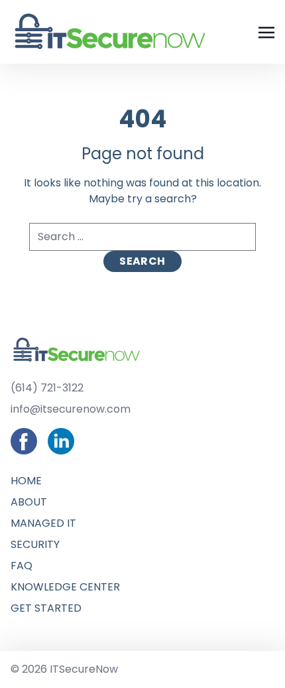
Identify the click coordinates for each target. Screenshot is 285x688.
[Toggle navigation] (266, 31)
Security (184, 182)
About (178, 108)
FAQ (171, 220)
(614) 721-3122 (47, 387)
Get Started (195, 294)
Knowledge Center (214, 257)
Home (175, 71)
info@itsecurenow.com (71, 409)
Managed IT (192, 145)
